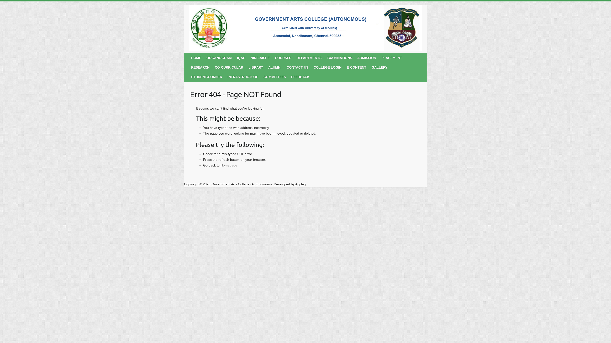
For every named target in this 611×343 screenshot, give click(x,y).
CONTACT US (297, 67)
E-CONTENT (356, 67)
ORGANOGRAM (219, 58)
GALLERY (379, 67)
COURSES (283, 58)
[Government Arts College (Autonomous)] (305, 29)
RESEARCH (200, 67)
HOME (196, 58)
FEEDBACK (300, 77)
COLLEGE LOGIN (328, 67)
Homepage (229, 165)
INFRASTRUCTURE (242, 77)
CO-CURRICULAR (229, 67)
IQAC (241, 58)
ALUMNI (274, 67)
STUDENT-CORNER (206, 77)
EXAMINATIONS (339, 58)
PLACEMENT (391, 58)
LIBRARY (255, 67)
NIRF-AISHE (260, 58)
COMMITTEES (274, 77)
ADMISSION (366, 58)
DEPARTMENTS (308, 58)
